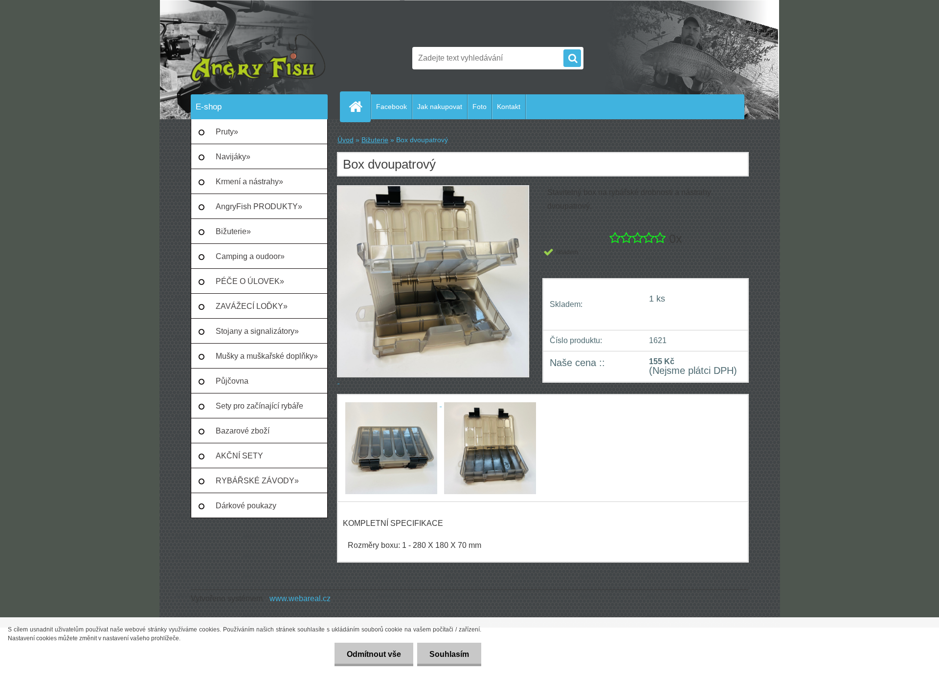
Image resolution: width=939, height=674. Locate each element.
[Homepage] (359, 106)
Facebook (391, 106)
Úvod (345, 140)
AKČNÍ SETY (239, 456)
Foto (479, 106)
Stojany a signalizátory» (257, 331)
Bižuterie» (233, 231)
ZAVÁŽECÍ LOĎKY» (252, 306)
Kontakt (508, 106)
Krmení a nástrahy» (249, 181)
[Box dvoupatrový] (392, 403)
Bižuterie (374, 140)
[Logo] (258, 58)
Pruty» (227, 132)
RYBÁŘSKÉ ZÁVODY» (257, 481)
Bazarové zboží (242, 431)
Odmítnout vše (374, 654)
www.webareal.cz (300, 598)
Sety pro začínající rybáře (259, 406)
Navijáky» (233, 156)
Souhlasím (449, 654)
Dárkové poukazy (246, 505)
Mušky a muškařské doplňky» (267, 356)
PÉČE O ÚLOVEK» (250, 281)
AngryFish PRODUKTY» (259, 206)
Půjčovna (232, 381)
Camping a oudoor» (250, 256)
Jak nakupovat (439, 106)
